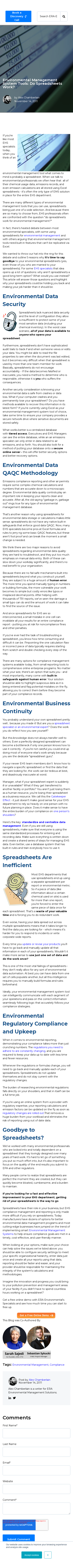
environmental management (42, 235)
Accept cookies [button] (31, 1554)
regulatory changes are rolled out (23, 1113)
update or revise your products (41, 944)
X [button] (48, 1554)
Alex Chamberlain (29, 97)
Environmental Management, (31, 1364)
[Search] (64, 16)
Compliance (57, 1364)
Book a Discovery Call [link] (16, 16)
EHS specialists (43, 268)
